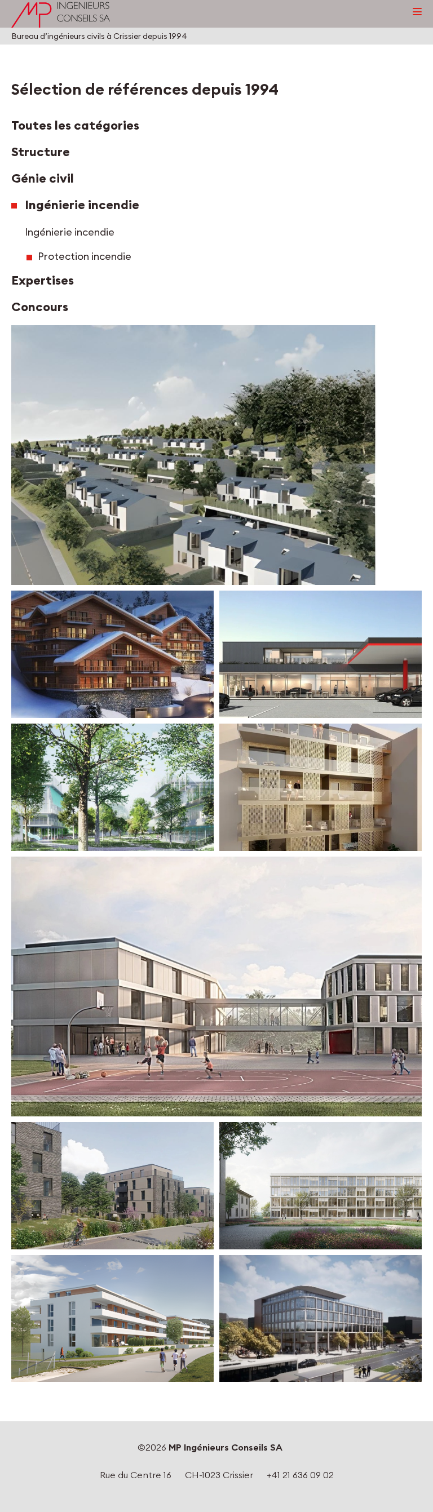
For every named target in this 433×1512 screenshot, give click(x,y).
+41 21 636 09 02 (300, 1474)
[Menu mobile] (417, 11)
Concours (39, 307)
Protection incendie (84, 256)
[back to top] (430, 1503)
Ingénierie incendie (82, 205)
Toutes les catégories (75, 125)
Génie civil (42, 178)
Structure (40, 152)
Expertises (42, 280)
